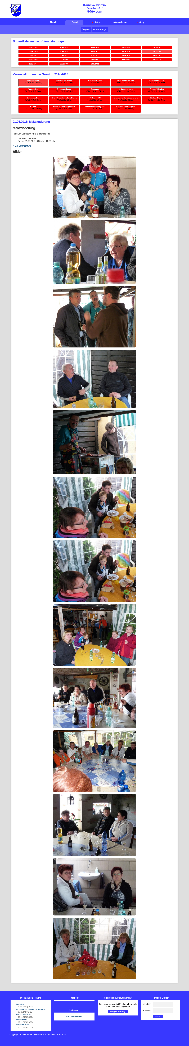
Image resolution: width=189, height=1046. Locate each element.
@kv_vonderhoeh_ (74, 1016)
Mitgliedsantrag (117, 1011)
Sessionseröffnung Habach (64, 107)
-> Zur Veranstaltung (22, 146)
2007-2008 (64, 60)
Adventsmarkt (21, 1020)
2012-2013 (64, 56)
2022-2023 (126, 47)
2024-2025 (64, 47)
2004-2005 (157, 60)
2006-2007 (95, 60)
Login (157, 1017)
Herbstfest (20, 1004)
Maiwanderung (33, 80)
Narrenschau (33, 89)
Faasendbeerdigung (64, 80)
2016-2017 (95, 52)
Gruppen (86, 29)
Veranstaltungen (100, 29)
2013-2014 (33, 56)
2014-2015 (157, 52)
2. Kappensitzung (64, 89)
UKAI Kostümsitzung (125, 80)
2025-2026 (33, 47)
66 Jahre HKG (95, 98)
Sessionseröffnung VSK (95, 107)
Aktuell (51, 22)
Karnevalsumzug (95, 80)
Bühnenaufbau (33, 98)
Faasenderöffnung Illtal (126, 107)
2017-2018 (64, 52)
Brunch (33, 107)
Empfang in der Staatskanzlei (126, 98)
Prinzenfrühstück (157, 89)
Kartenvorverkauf (22, 1025)
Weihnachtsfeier (157, 98)
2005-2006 (126, 60)
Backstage (95, 89)
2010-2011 (126, 56)
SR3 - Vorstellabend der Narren (64, 98)
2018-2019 (33, 52)
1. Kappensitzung (126, 89)
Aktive (96, 22)
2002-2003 (64, 64)
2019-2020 (157, 47)
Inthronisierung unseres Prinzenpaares (31, 1009)
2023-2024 (95, 47)
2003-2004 (33, 64)
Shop (140, 22)
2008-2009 (33, 60)
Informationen (118, 22)
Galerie (74, 22)
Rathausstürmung (156, 80)
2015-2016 (126, 52)
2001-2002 (95, 64)
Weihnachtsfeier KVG (24, 1014)
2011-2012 (95, 56)
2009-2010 (157, 56)
